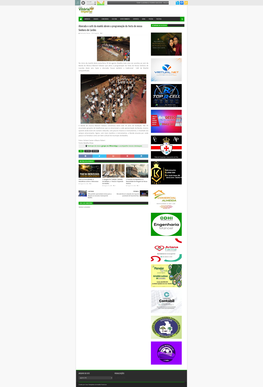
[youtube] (176, 1)
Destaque (95, 151)
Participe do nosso (94, 146)
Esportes (136, 19)
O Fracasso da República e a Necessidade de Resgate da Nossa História (136, 181)
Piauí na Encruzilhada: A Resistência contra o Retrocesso (88, 180)
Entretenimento (125, 19)
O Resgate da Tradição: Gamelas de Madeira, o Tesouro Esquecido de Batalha (112, 181)
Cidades (95, 19)
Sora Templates (90, 384)
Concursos (105, 19)
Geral (143, 19)
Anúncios (87, 19)
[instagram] (181, 1)
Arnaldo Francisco (101, 384)
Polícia (151, 19)
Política (158, 19)
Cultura (114, 19)
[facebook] (183, 1)
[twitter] (179, 1)
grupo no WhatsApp (122, 146)
